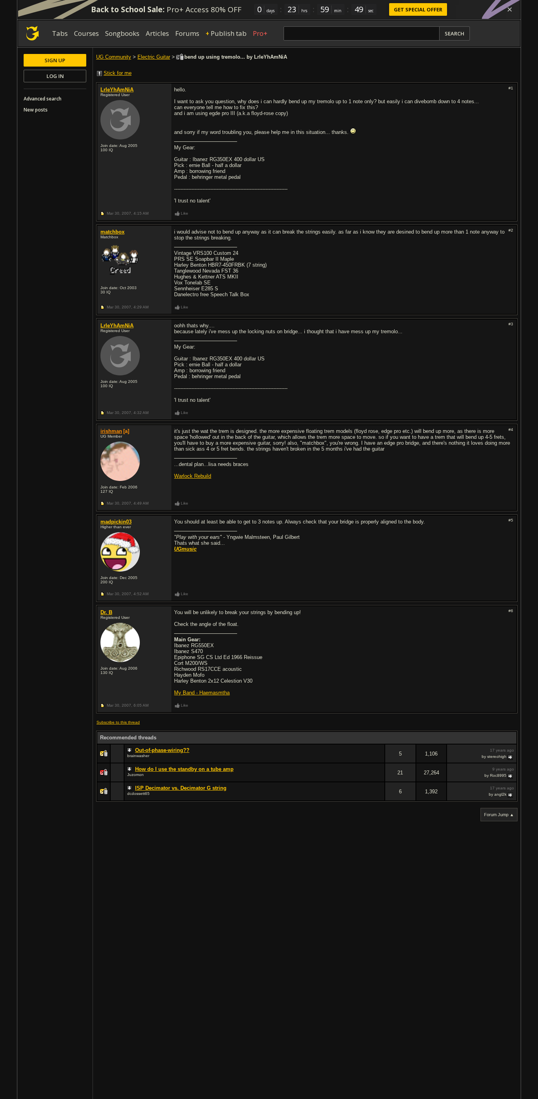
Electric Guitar (153, 57)
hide (378, 759)
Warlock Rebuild (192, 476)
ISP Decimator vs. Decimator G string (180, 788)
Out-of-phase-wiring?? (162, 750)
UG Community (113, 57)
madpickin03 (116, 522)
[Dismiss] (509, 9)
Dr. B (106, 612)
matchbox (112, 232)
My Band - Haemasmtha (202, 693)
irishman (111, 431)
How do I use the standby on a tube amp (184, 769)
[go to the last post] (511, 757)
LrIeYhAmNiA (117, 90)
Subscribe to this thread (118, 722)
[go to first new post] (130, 750)
